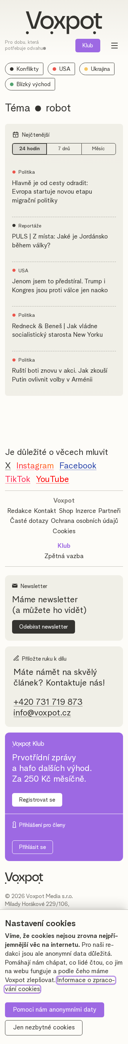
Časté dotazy (29, 521)
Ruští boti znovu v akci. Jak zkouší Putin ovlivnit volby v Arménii (59, 375)
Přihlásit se (32, 847)
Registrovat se (37, 800)
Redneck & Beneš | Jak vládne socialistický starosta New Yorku (57, 331)
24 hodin (29, 148)
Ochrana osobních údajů (84, 521)
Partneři (109, 511)
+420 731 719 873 (48, 702)
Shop (66, 511)
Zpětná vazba (64, 556)
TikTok (17, 479)
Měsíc (98, 148)
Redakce (19, 511)
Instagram (35, 466)
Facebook (77, 466)
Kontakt (45, 511)
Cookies (64, 531)
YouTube (52, 479)
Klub (87, 45)
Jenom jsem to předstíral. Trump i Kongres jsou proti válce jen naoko (60, 286)
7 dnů (64, 148)
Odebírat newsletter (43, 627)
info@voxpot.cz (42, 713)
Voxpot (64, 501)
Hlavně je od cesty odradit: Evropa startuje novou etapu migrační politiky (52, 192)
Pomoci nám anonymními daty (54, 1010)
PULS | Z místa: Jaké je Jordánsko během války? (60, 241)
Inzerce (86, 511)
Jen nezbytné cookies (44, 1027)
